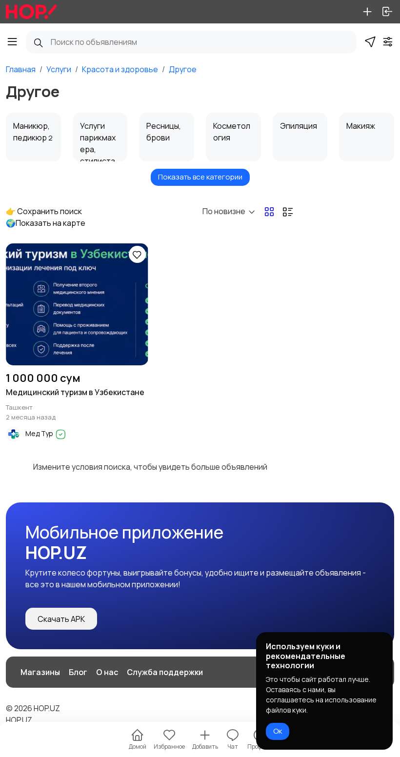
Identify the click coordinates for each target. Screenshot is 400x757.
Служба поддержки (165, 672)
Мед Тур (40, 433)
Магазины (40, 672)
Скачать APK (61, 619)
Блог (78, 672)
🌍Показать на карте (45, 223)
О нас (107, 672)
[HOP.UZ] (31, 11)
